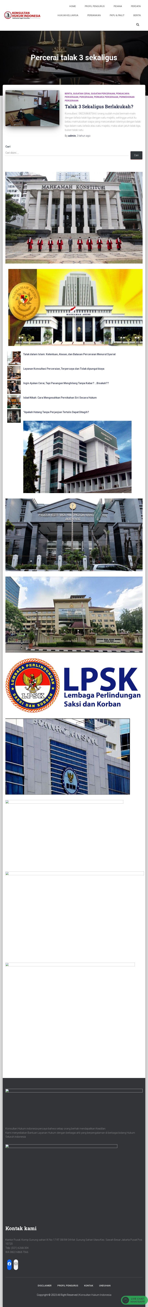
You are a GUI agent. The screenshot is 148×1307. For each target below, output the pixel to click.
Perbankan (94, 15)
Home (72, 6)
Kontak (88, 1285)
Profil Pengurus (95, 6)
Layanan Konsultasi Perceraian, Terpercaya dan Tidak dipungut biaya (63, 368)
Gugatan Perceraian (103, 93)
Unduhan (104, 1285)
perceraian (86, 97)
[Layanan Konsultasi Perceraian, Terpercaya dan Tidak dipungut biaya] (14, 372)
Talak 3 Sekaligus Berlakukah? (99, 107)
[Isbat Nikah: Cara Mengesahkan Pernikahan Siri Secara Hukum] (14, 401)
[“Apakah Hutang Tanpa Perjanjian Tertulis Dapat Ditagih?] (14, 416)
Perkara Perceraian (106, 97)
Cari (7, 146)
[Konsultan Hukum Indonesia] (22, 15)
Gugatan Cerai (81, 93)
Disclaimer (44, 1285)
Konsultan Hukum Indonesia (95, 1294)
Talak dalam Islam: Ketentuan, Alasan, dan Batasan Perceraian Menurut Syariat (69, 354)
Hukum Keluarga (68, 15)
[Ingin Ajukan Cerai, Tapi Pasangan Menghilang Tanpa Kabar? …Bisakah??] (14, 387)
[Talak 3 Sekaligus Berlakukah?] (32, 108)
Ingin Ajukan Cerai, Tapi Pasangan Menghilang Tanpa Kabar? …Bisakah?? (66, 383)
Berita (137, 15)
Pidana (118, 6)
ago (83, 135)
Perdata (136, 6)
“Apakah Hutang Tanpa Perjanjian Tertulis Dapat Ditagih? (56, 412)
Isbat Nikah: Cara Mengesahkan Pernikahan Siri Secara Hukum (60, 397)
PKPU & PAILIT (117, 15)
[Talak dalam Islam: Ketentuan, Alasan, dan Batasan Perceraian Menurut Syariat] (14, 358)
